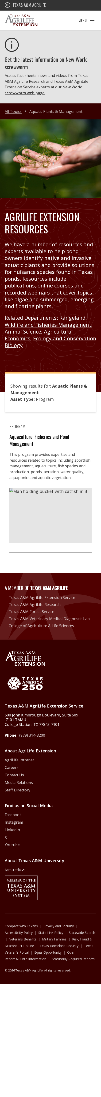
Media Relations (19, 782)
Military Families (54, 939)
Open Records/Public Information (40, 955)
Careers (12, 767)
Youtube (12, 844)
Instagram (14, 822)
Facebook (13, 814)
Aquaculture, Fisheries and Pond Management (39, 440)
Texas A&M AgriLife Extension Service (42, 597)
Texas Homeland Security (59, 946)
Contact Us (14, 775)
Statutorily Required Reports (73, 959)
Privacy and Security (58, 926)
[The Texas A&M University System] (21, 887)
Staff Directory (17, 790)
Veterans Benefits (22, 939)
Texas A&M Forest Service (31, 611)
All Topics (13, 111)
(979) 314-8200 (32, 735)
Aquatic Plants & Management (55, 111)
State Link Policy (50, 932)
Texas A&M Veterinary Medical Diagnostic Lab (49, 618)
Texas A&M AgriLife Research (35, 604)
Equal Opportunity (48, 952)
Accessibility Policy (19, 932)
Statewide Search (82, 932)
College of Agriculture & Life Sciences (41, 625)
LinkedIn (12, 829)
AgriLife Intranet (19, 760)
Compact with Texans (21, 926)
